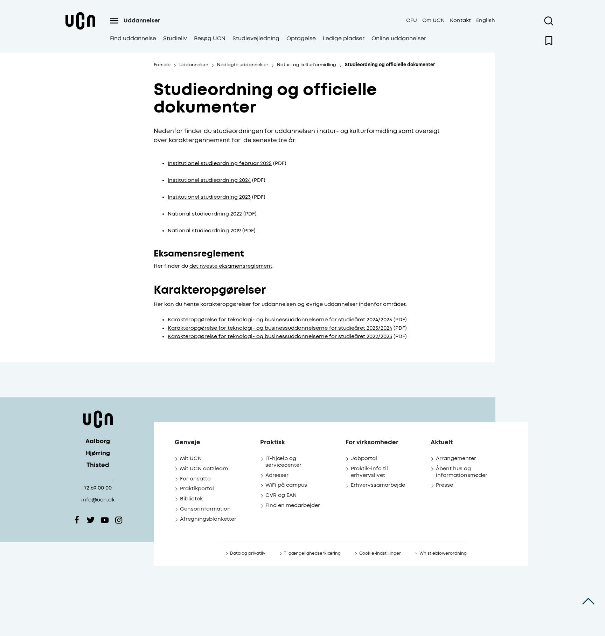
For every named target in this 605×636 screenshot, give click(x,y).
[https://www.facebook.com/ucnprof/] (76, 520)
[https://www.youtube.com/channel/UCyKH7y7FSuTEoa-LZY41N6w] (104, 520)
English (485, 20)
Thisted (97, 466)
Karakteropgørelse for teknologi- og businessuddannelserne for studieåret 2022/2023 (280, 336)
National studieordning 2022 (205, 214)
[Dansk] (80, 29)
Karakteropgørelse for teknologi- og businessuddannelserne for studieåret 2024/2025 (280, 319)
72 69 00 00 (98, 488)
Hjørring (98, 454)
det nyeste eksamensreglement (230, 266)
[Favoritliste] (549, 40)
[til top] (588, 600)
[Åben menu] (114, 20)
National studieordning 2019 (204, 230)
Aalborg (97, 442)
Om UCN (433, 20)
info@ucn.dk (97, 499)
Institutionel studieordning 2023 (209, 197)
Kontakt (460, 20)
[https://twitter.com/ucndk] (90, 520)
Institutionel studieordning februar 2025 (220, 163)
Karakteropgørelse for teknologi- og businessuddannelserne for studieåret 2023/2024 (280, 328)
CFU (411, 20)
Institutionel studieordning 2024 (209, 180)
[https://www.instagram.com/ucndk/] (118, 520)
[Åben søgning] (549, 21)
